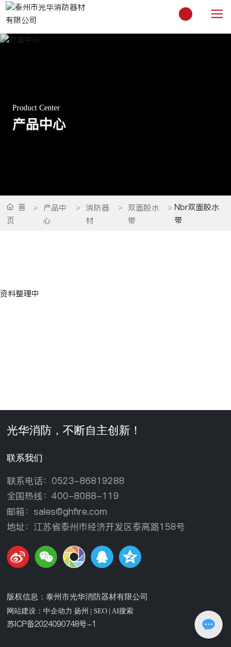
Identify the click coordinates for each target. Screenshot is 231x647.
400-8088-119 (85, 496)
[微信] (46, 557)
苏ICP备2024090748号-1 (51, 624)
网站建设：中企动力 (39, 611)
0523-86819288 (88, 480)
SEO (100, 611)
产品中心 (39, 124)
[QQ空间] (130, 557)
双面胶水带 (143, 214)
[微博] (18, 557)
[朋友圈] (74, 557)
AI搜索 (122, 611)
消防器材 (97, 214)
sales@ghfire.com (70, 511)
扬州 (81, 611)
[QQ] (102, 557)
